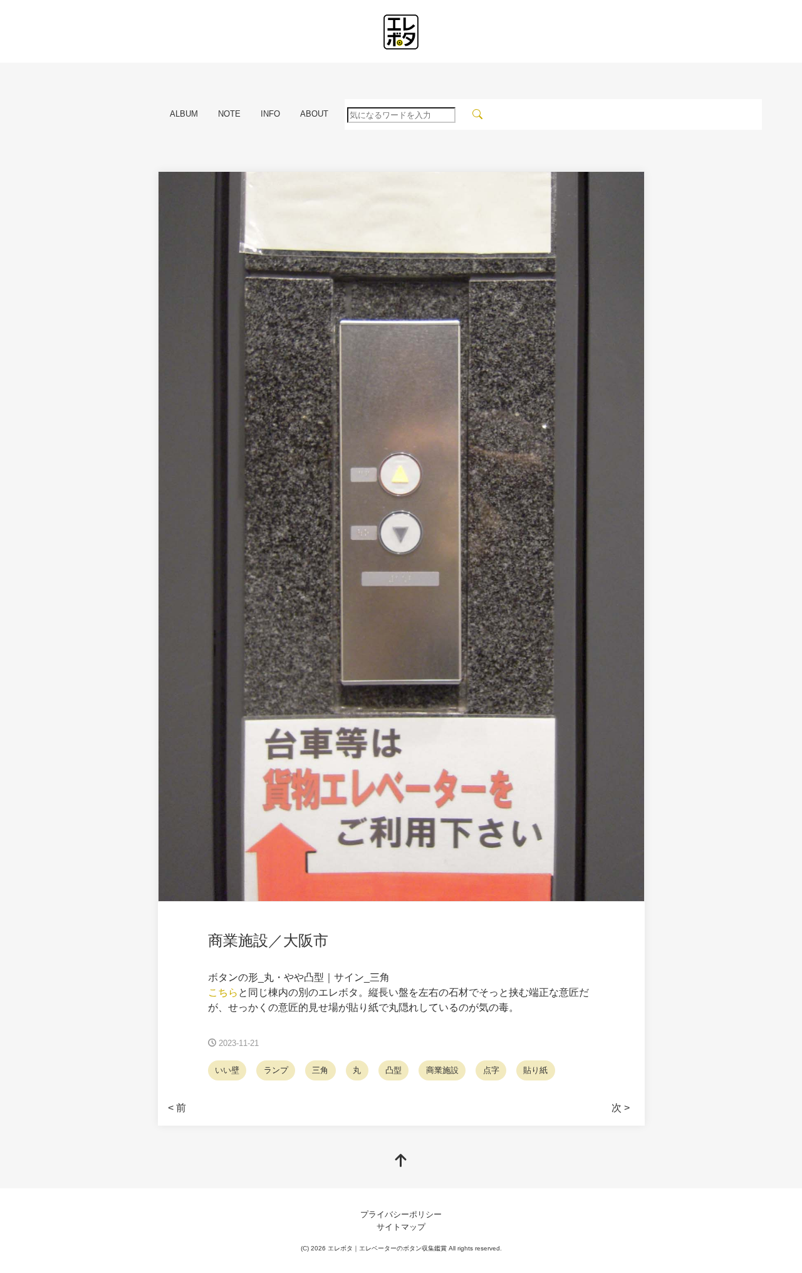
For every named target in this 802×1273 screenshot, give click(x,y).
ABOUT (314, 114)
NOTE (229, 114)
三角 (320, 1070)
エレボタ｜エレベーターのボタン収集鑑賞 (387, 1248)
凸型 (393, 1070)
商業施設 (442, 1070)
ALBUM (184, 114)
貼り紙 (535, 1070)
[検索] (477, 114)
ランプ (276, 1070)
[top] (401, 1161)
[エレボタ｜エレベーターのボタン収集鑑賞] (401, 32)
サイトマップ (401, 1227)
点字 (491, 1070)
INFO (270, 114)
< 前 (177, 1107)
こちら (223, 992)
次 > (621, 1107)
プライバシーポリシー (401, 1214)
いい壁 (227, 1070)
